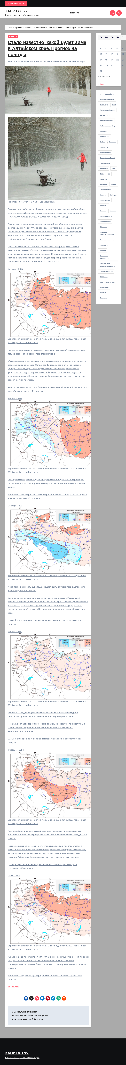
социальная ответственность (107, 265)
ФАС (101, 174)
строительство (106, 271)
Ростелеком (105, 163)
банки (113, 184)
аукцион (103, 184)
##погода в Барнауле (75, 62)
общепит (103, 227)
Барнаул (103, 131)
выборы (113, 195)
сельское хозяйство (104, 257)
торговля (103, 277)
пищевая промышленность (107, 233)
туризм (103, 293)
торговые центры (107, 282)
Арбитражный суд (107, 126)
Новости (74, 13)
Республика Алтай (107, 158)
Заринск (112, 142)
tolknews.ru (13, 986)
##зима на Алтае (31, 62)
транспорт (104, 287)
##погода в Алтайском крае (52, 62)
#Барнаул (104, 105)
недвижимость (106, 216)
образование (105, 221)
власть (103, 195)
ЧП (109, 174)
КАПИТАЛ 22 (16, 11)
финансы (103, 298)
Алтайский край (106, 121)
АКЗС (114, 105)
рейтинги (104, 245)
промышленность (107, 240)
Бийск (102, 142)
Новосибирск (105, 152)
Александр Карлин (107, 110)
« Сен (101, 84)
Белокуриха (104, 136)
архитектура (105, 179)
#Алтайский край (107, 99)
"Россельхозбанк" (107, 94)
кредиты (103, 205)
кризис (103, 211)
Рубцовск (104, 168)
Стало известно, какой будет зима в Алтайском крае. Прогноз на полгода (47, 48)
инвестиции (105, 200)
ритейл (103, 250)
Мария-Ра (104, 147)
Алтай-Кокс (105, 115)
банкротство (105, 190)
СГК (113, 168)
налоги (113, 211)
